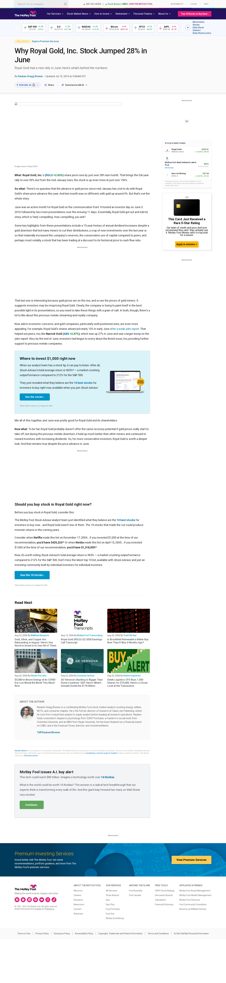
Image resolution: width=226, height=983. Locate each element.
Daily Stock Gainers (198, 29)
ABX (66, 333)
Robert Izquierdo (132, 675)
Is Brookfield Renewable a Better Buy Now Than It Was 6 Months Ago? (128, 641)
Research (78, 900)
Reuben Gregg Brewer (30, 76)
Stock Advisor (112, 895)
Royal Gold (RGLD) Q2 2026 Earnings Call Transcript (81, 641)
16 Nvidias (107, 777)
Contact (77, 909)
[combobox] (41, 4)
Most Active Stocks (198, 23)
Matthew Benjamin (40, 635)
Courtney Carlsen (85, 675)
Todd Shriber (130, 635)
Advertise (78, 913)
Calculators (160, 900)
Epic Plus (110, 904)
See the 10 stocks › (32, 575)
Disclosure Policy (62, 933)
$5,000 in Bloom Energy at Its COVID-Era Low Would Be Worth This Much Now (35, 682)
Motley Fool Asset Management (194, 890)
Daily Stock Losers (202, 33)
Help (206, 4)
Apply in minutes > (186, 244)
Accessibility (177, 4)
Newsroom (79, 904)
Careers (77, 895)
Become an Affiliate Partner (192, 909)
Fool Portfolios (113, 909)
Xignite (38, 909)
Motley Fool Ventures (189, 900)
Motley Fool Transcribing (89, 635)
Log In (193, 4)
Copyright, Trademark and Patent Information (120, 933)
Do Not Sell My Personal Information (191, 933)
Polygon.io (49, 909)
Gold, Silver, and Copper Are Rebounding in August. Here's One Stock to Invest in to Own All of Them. (36, 642)
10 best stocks (83, 382)
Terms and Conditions (158, 933)
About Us (78, 890)
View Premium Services (191, 859)
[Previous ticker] (17, 27)
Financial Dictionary (164, 904)
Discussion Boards (164, 895)
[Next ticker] (187, 27)
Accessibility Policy (84, 933)
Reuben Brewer (21, 751)
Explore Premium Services (45, 41)
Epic (108, 900)
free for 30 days (21, 753)
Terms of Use (23, 933)
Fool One (110, 913)
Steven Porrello (38, 675)
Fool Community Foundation (193, 904)
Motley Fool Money (115, 918)
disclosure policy (31, 755)
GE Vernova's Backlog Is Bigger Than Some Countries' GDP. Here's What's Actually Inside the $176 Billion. (82, 682)
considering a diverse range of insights (101, 753)
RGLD (49, 175)
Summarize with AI (74, 85)
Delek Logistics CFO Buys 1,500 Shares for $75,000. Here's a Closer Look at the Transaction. (127, 682)
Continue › (31, 804)
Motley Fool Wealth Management (195, 895)
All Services (111, 890)
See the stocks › (34, 396)
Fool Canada (135, 895)
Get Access (169, 168)
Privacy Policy (42, 933)
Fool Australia (135, 890)
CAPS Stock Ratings (164, 890)
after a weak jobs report (124, 328)
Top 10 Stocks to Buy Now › (194, 14)
